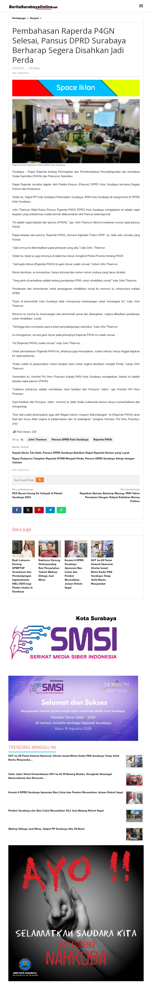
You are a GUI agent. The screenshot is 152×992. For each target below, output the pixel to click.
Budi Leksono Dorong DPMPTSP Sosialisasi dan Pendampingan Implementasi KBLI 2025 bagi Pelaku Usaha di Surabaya (22, 576)
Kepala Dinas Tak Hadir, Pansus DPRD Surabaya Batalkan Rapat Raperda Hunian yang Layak (70, 452)
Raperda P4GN (102, 439)
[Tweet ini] (28, 510)
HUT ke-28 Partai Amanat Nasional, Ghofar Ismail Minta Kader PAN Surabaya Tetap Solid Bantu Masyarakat (102, 572)
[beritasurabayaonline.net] (33, 7)
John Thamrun (37, 439)
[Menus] (141, 6)
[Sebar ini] (17, 510)
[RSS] (40, 479)
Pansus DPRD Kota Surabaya (70, 439)
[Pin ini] (39, 510)
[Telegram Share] (50, 510)
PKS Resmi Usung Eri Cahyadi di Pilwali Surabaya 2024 (37, 493)
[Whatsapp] (61, 510)
